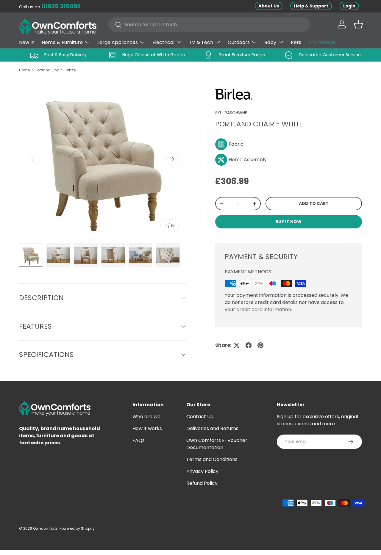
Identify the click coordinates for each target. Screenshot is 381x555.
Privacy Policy (202, 471)
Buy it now (288, 222)
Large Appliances (117, 42)
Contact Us (199, 416)
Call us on (50, 7)
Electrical (163, 42)
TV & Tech (201, 42)
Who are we (146, 416)
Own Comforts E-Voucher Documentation (216, 444)
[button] (358, 24)
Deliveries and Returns (212, 428)
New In (27, 42)
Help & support (311, 6)
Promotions (321, 42)
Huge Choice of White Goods (153, 55)
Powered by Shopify (77, 528)
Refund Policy (202, 483)
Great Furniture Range (241, 55)
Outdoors (239, 42)
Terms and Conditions (212, 459)
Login (349, 6)
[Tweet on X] (237, 345)
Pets (296, 42)
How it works (147, 428)
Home (24, 70)
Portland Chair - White (55, 70)
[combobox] (209, 24)
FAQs (138, 440)
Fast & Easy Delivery (65, 55)
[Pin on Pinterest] (260, 345)
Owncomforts (45, 528)
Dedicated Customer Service (330, 55)
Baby (270, 42)
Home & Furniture (62, 42)
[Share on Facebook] (248, 345)
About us (268, 6)
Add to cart (314, 203)
